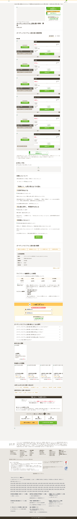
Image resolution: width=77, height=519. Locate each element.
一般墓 (31, 451)
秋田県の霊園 (34, 483)
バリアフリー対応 (18, 387)
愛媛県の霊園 (51, 489)
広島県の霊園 (29, 489)
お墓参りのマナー (52, 451)
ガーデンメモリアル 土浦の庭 (26, 23)
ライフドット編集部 (21, 291)
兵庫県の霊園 (51, 487)
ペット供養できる (43, 387)
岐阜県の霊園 (12, 487)
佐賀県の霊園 (12, 491)
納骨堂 (31, 455)
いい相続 (31, 495)
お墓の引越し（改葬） (24, 455)
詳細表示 (52, 35)
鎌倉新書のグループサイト (38, 473)
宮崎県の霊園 (34, 491)
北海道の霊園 (12, 483)
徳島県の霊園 (40, 489)
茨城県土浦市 (19, 27)
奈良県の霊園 (56, 487)
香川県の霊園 (45, 489)
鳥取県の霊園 (12, 489)
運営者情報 (11, 459)
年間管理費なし (26, 387)
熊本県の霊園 (23, 491)
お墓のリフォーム (42, 454)
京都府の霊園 (40, 487)
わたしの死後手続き (33, 504)
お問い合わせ (31, 459)
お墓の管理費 (41, 452)
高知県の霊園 (56, 489)
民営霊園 (59, 387)
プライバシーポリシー (19, 459)
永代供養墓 (32, 452)
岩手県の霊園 (23, 483)
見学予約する (38, 236)
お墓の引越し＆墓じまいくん (15, 481)
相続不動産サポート (33, 502)
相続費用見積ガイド (37, 495)
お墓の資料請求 (13, 452)
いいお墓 (12, 479)
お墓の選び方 (22, 454)
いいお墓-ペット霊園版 (35, 479)
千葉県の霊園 (18, 485)
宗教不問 (50, 387)
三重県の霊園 (29, 487)
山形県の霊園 (40, 483)
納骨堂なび (46, 479)
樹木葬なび (42, 479)
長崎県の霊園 (18, 491)
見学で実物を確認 (25, 65)
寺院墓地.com (51, 479)
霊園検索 (11, 451)
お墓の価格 (22, 452)
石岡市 (16, 392)
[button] (53, 8)
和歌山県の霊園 (62, 487)
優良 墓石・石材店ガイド (59, 479)
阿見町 (36, 392)
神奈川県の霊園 (29, 485)
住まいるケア (55, 497)
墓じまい (21, 456)
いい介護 (50, 497)
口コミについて (25, 459)
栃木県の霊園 (56, 483)
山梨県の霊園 (57, 485)
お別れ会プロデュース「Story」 (54, 505)
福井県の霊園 (51, 485)
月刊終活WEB (12, 511)
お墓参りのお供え (52, 452)
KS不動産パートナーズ (41, 504)
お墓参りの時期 (52, 455)
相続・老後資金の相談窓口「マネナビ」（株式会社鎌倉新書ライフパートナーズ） (37, 509)
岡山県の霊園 (23, 489)
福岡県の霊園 (62, 489)
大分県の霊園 (29, 491)
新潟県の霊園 (35, 485)
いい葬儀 (12, 495)
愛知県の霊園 (23, 487)
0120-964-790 (54, 18)
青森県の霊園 (18, 483)
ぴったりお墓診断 (13, 454)
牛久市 (20, 392)
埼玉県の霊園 (12, 485)
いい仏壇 (12, 502)
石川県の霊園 (46, 485)
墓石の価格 (41, 451)
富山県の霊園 (40, 485)
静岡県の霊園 (18, 487)
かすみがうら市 (31, 392)
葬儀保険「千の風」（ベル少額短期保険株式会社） (39, 512)
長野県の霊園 (62, 485)
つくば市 (24, 392)
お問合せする (47, 53)
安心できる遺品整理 (41, 502)
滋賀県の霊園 (34, 487)
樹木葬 (54, 387)
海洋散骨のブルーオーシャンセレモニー (56, 503)
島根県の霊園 (18, 489)
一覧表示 (58, 35)
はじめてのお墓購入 (23, 451)
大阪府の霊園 (45, 487)
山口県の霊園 (34, 489)
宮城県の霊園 (29, 483)
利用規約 (14, 459)
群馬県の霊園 (62, 483)
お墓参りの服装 (52, 454)
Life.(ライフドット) (17, 479)
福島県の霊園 (45, 483)
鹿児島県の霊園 (40, 491)
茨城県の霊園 (51, 483)
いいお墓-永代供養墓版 (26, 479)
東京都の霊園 (23, 485)
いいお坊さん (16, 495)
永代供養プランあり (35, 387)
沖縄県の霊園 (46, 491)
